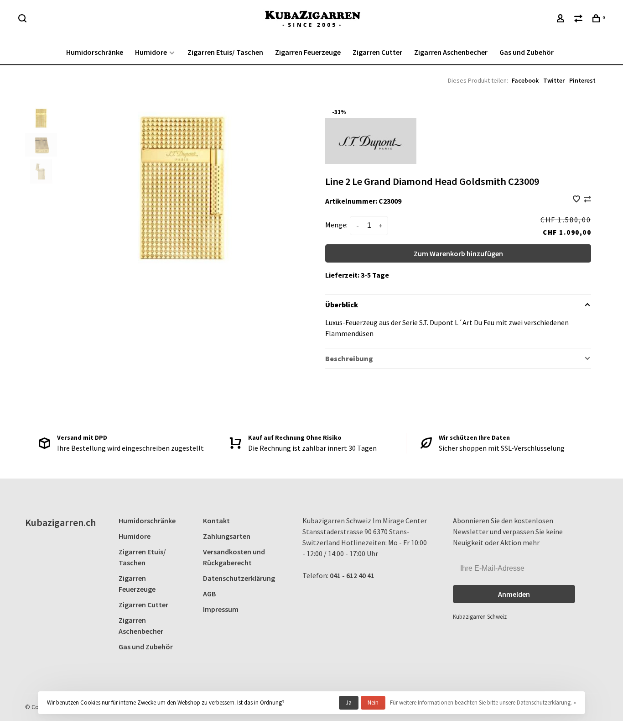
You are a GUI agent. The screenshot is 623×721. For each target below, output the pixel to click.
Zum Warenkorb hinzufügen (458, 253)
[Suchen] (23, 20)
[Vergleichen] (579, 20)
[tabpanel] (182, 188)
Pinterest (582, 80)
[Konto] (561, 20)
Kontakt (216, 520)
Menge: (336, 224)
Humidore (151, 52)
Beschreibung (349, 358)
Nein (373, 702)
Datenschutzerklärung (239, 578)
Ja (349, 702)
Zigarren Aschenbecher (451, 52)
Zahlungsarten (226, 536)
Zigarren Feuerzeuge (308, 52)
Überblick (341, 304)
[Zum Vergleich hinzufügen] (587, 199)
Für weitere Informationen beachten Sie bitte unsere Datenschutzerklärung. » (483, 702)
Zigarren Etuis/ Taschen (225, 52)
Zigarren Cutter (377, 52)
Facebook (525, 80)
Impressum (221, 609)
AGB (209, 593)
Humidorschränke (94, 52)
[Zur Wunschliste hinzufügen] (577, 199)
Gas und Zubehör (526, 52)
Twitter (554, 80)
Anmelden (514, 594)
